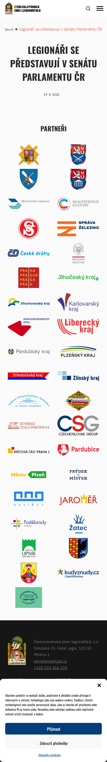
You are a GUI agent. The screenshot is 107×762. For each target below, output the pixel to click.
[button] (99, 685)
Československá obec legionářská (27, 9)
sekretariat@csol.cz (50, 661)
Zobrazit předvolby (54, 743)
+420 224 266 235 (50, 667)
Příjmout (53, 729)
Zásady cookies (49, 755)
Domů (9, 29)
